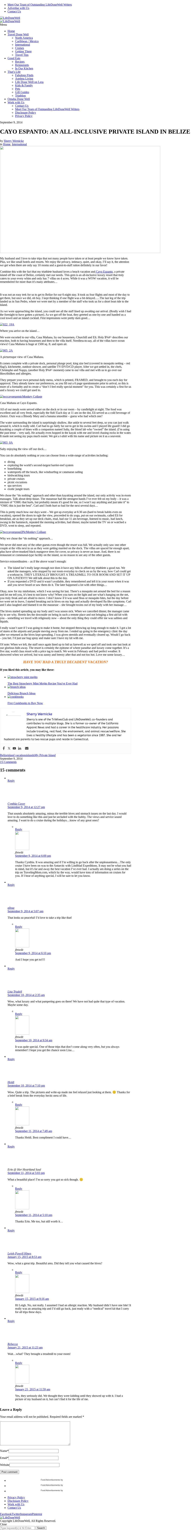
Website (4, 1464)
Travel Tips (21, 54)
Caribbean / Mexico (27, 41)
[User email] (26, 749)
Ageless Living (24, 78)
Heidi (11, 1082)
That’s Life (14, 71)
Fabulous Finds (24, 75)
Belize (4, 755)
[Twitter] (9, 749)
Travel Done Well (18, 34)
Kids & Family (24, 85)
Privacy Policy (23, 116)
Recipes (20, 61)
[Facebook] (3, 749)
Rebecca (13, 1344)
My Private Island (45, 755)
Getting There (23, 51)
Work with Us (16, 102)
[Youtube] (14, 749)
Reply (11, 780)
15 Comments (8, 762)
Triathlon (20, 95)
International (22, 44)
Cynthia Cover (16, 803)
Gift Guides (22, 92)
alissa (11, 907)
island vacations (17, 755)
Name (4, 1450)
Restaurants (22, 65)
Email (4, 1457)
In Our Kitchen (24, 68)
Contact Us (14, 11)
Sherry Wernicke (14, 140)
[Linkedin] (19, 749)
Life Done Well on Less (29, 82)
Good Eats (14, 58)
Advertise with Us (18, 8)
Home (11, 31)
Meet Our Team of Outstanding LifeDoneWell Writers (40, 4)
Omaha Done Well (19, 99)
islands (30, 755)
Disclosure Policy (25, 112)
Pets (17, 88)
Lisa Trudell (15, 991)
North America (24, 37)
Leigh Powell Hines (19, 1253)
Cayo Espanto (104, 271)
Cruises (19, 48)
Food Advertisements (50, 1480)
